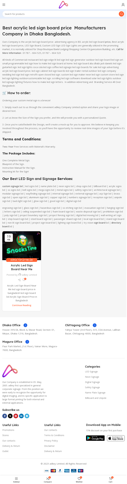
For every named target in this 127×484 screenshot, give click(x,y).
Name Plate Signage (95, 392)
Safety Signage (92, 387)
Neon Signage (92, 376)
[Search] (121, 14)
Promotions (8, 430)
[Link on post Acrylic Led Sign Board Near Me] (21, 245)
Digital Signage (92, 382)
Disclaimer (49, 445)
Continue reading (21, 305)
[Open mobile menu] (4, 5)
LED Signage (91, 371)
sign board (99, 222)
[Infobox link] (14, 325)
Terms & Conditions (54, 435)
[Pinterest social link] (15, 416)
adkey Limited (29, 274)
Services (64, 179)
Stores (5, 435)
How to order (18, 93)
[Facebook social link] (4, 416)
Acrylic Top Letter (20, 260)
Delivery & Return (11, 445)
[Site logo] (63, 4)
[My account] (123, 5)
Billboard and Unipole (95, 398)
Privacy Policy (51, 440)
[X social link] (10, 416)
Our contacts (8, 440)
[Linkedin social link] (21, 416)
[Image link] (10, 370)
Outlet (5, 451)
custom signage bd (12, 186)
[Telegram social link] (27, 416)
